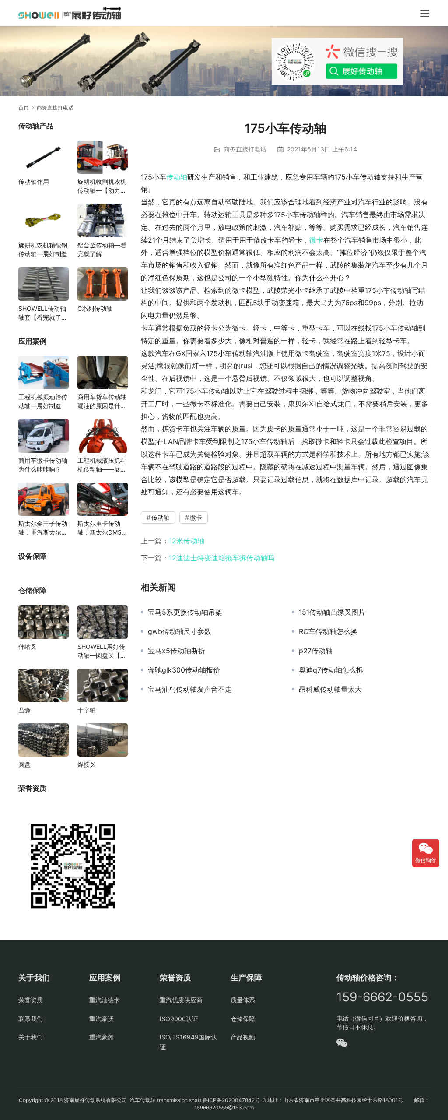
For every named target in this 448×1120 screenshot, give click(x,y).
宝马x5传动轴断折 (176, 651)
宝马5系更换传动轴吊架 (185, 612)
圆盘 (24, 764)
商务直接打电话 (245, 149)
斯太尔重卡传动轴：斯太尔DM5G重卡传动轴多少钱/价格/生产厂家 (101, 528)
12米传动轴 (186, 540)
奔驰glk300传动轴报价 (184, 670)
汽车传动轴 (142, 1100)
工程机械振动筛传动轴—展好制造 (42, 401)
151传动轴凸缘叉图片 (332, 612)
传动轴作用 (33, 181)
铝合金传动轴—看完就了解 (101, 249)
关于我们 (30, 1037)
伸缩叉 (27, 646)
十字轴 (86, 710)
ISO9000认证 (179, 1018)
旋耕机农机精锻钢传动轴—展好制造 (42, 249)
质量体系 (243, 1000)
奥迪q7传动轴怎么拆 (331, 670)
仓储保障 (243, 1018)
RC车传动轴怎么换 (328, 631)
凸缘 (24, 710)
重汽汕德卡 (104, 1000)
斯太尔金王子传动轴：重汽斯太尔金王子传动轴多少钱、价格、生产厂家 (42, 528)
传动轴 (176, 177)
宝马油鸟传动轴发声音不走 (190, 689)
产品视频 (243, 1037)
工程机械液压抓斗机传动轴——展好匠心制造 (101, 465)
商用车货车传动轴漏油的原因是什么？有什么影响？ (101, 401)
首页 (23, 107)
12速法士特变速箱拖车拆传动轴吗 (221, 557)
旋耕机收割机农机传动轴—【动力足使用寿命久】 (101, 186)
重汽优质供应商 (181, 1000)
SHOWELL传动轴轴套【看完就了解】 (42, 313)
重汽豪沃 (101, 1018)
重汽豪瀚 (101, 1037)
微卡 (316, 240)
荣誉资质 (30, 1000)
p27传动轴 (315, 651)
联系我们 (30, 1018)
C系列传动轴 (94, 308)
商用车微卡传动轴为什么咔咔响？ (42, 465)
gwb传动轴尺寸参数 (179, 631)
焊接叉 (86, 764)
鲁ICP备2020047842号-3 (234, 1100)
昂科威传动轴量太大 (330, 689)
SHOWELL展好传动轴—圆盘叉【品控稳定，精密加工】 (101, 651)
